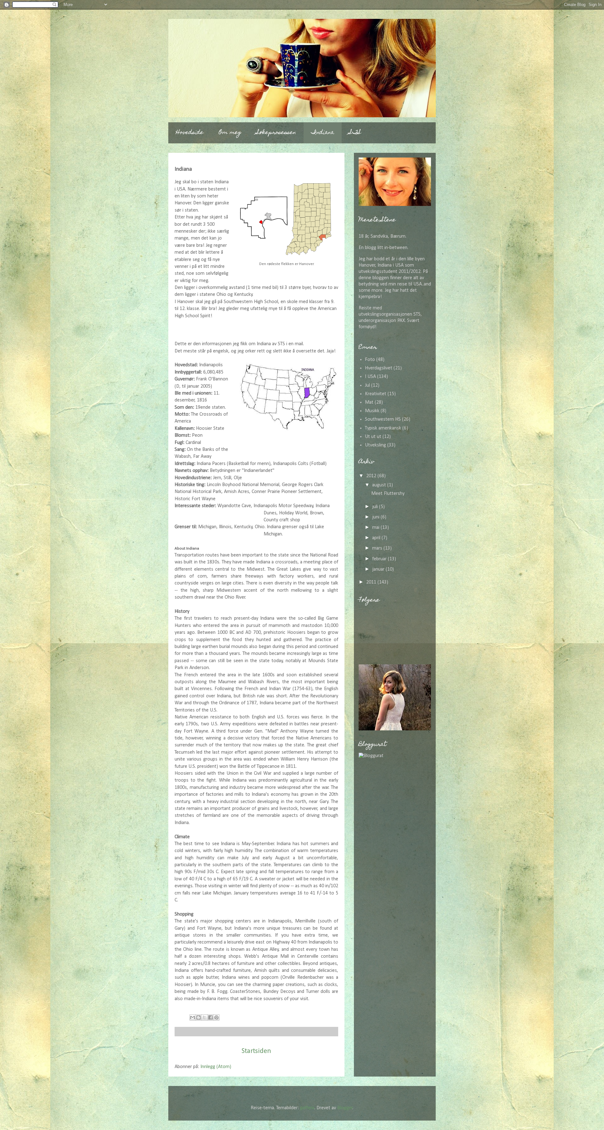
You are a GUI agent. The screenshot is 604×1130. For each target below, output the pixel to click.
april (377, 537)
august (379, 485)
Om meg (230, 132)
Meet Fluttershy (388, 493)
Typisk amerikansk (383, 428)
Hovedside (190, 132)
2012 (372, 476)
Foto (370, 359)
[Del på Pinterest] (216, 1017)
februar (380, 559)
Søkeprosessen (276, 132)
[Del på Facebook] (210, 1017)
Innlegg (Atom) (215, 1066)
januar (379, 569)
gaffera (307, 1108)
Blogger (345, 1108)
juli (375, 506)
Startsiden (256, 1051)
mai (376, 527)
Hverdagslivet (378, 368)
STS (355, 132)
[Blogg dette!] (198, 1017)
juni (376, 517)
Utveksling (375, 445)
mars (377, 548)
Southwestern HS (383, 419)
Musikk (372, 410)
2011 (372, 582)
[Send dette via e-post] (192, 1017)
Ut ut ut (373, 436)
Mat (369, 402)
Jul (367, 385)
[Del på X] (204, 1017)
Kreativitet (375, 393)
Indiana (322, 132)
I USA (370, 376)
